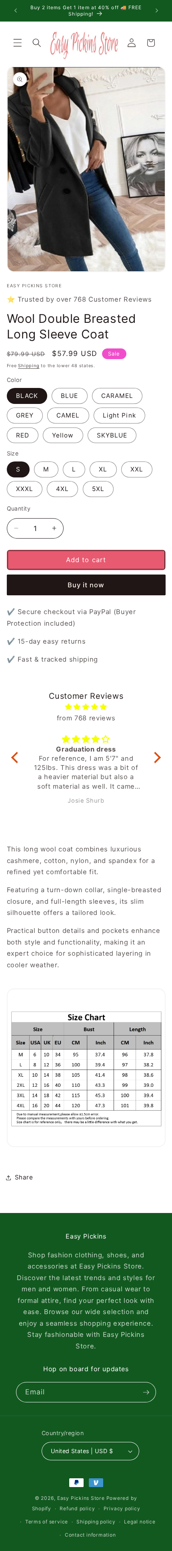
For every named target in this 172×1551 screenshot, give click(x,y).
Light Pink (119, 415)
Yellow (63, 435)
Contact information (90, 1535)
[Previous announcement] (15, 11)
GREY (25, 415)
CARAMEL (117, 396)
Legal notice (139, 1522)
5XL (98, 489)
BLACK (27, 396)
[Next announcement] (157, 11)
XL (103, 469)
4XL (62, 489)
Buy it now (86, 585)
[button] (17, 42)
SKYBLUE (112, 435)
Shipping (28, 365)
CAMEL (68, 415)
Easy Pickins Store (81, 1498)
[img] (86, 707)
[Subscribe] (146, 1392)
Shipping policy (96, 1522)
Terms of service (46, 1522)
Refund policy (77, 1508)
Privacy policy (122, 1508)
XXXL (24, 489)
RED (22, 435)
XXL (136, 469)
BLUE (69, 396)
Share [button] (24, 1177)
